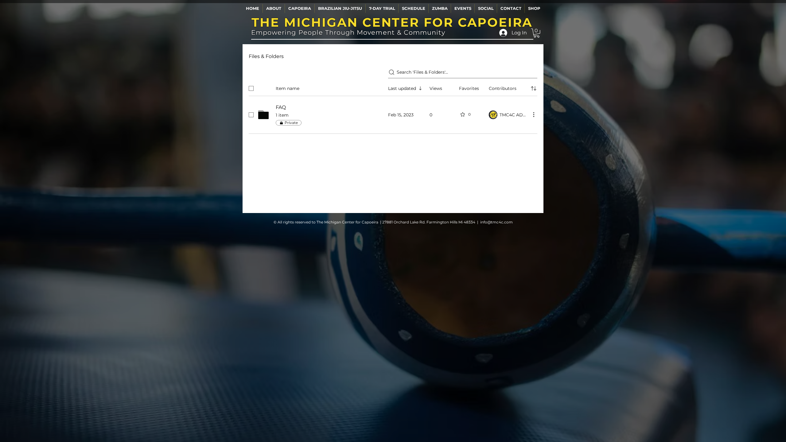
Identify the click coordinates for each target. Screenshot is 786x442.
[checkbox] (251, 88)
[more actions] (533, 114)
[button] (274, 8)
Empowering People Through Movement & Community (348, 32)
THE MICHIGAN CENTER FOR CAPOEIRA (392, 22)
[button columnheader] (533, 88)
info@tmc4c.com (496, 222)
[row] (393, 87)
